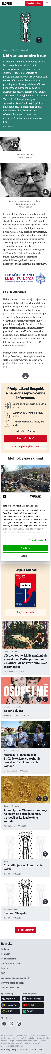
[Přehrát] (39, 487)
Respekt (7, 874)
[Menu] (47, 3)
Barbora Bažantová (11, 716)
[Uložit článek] (39, 40)
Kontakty (5, 954)
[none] (16, 146)
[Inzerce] (25, 278)
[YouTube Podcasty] (33, 1005)
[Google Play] (10, 1005)
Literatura (7, 707)
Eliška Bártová (8, 127)
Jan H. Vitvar (8, 672)
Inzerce (4, 968)
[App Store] (10, 998)
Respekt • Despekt (11, 909)
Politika (6, 751)
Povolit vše (26, 548)
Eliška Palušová (9, 826)
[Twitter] (11, 1026)
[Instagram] (19, 1026)
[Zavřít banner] (47, 496)
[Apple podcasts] (33, 998)
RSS (3, 973)
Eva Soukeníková (10, 771)
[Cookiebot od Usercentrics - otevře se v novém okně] (31, 496)
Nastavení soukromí (10, 987)
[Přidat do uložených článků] (45, 487)
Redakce (5, 949)
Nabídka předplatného (11, 963)
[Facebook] (4, 1026)
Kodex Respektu (8, 959)
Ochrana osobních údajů (12, 983)
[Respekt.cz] (7, 3)
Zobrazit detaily (36, 540)
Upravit (24, 556)
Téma (5, 50)
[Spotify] (33, 1011)
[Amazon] (10, 1011)
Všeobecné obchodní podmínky (15, 978)
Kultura (6, 652)
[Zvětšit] (10, 144)
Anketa (6, 862)
